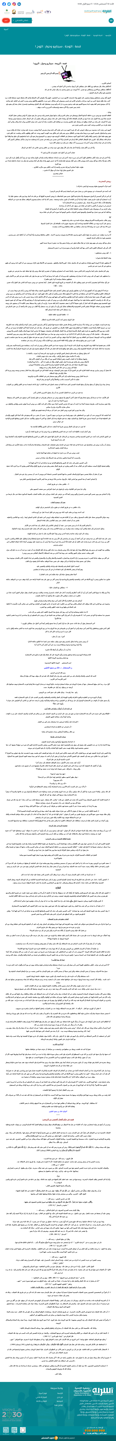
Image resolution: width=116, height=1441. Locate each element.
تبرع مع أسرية (6, 21)
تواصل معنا (58, 1405)
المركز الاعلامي (41, 1397)
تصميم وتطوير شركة (66, 1438)
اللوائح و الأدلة (41, 1401)
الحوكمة (60, 1401)
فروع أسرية (43, 1393)
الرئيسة (60, 1393)
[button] (33, 20)
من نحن (60, 1397)
